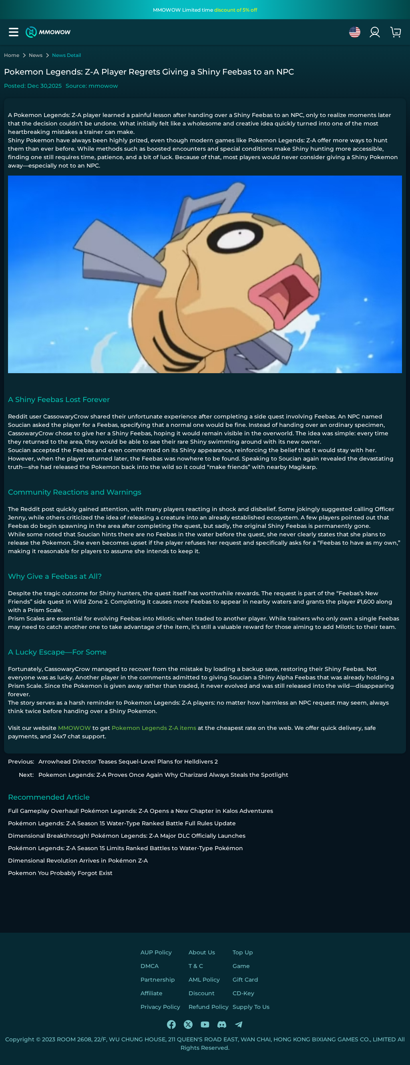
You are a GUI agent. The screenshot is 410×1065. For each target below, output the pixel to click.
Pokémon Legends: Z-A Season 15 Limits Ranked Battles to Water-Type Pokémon (125, 848)
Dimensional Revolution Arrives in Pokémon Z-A (78, 860)
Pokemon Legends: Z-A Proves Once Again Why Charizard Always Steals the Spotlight (163, 774)
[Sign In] (374, 32)
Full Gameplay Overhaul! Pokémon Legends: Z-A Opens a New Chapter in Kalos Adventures (140, 810)
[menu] (13, 32)
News (35, 55)
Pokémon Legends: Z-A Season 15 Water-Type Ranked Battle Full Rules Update (122, 823)
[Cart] (395, 32)
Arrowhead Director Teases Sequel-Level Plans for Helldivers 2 (128, 761)
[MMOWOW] (48, 32)
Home (11, 55)
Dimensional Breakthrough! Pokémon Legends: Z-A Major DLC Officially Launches (126, 835)
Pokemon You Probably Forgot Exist (60, 873)
